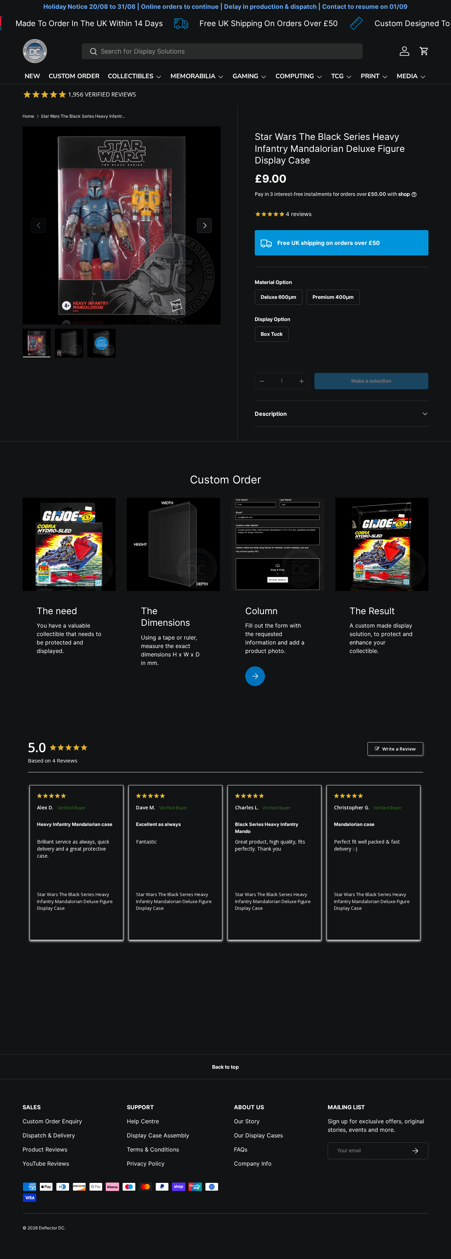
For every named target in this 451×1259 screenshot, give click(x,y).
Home (28, 116)
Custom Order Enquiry (52, 1121)
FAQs (240, 1149)
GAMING (245, 76)
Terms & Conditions (153, 1149)
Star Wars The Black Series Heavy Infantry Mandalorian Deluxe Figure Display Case (83, 116)
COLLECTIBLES (130, 76)
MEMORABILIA (193, 76)
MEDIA (407, 76)
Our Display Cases (258, 1135)
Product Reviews (45, 1149)
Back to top (225, 1067)
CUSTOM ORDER (74, 76)
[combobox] (222, 51)
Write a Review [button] (399, 749)
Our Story (247, 1121)
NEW (32, 76)
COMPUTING (295, 76)
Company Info (253, 1163)
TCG (337, 76)
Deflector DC (51, 1227)
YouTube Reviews (46, 1163)
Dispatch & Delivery (49, 1135)
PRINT (370, 76)
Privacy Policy (146, 1163)
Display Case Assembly (158, 1135)
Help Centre (143, 1121)
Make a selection (371, 381)
